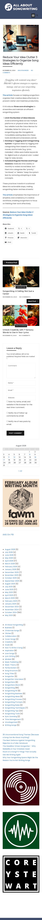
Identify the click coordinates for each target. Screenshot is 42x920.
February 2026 (11, 566)
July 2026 (9, 552)
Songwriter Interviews (14, 679)
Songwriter (9, 676)
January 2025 (10, 604)
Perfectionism (11, 668)
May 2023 (9, 615)
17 (4, 460)
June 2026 (9, 555)
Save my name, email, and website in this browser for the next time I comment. (19, 404)
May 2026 (9, 558)
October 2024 (11, 612)
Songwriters (10, 682)
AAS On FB (8, 534)
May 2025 (9, 592)
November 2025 (11, 575)
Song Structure (11, 670)
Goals (7, 645)
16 (35, 457)
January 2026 (10, 569)
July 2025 (9, 586)
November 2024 (12, 609)
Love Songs (9, 653)
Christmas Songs (12, 630)
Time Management (13, 719)
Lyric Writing (10, 656)
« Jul (20, 471)
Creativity (9, 642)
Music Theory (10, 665)
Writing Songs (10, 725)
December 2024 (12, 606)
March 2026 (10, 563)
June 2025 (9, 589)
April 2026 (9, 561)
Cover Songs (10, 639)
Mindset (8, 659)
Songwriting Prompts (14, 702)
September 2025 (12, 581)
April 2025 (9, 595)
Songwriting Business (13, 693)
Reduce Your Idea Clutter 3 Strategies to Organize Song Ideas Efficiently (18, 215)
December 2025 (12, 572)
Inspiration (9, 650)
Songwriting (21, 287)
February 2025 (11, 601)
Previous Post (11, 262)
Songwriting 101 (11, 690)
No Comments (24, 297)
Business (8, 627)
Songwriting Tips (12, 711)
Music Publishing (11, 662)
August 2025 (10, 583)
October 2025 (11, 578)
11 (8, 457)
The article (8, 95)
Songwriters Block (12, 685)
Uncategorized (23, 70)
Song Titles (9, 673)
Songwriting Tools (12, 713)
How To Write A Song (13, 647)
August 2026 (10, 549)
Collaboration (10, 636)
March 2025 (10, 598)
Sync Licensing (11, 716)
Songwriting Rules (12, 705)
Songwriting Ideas (12, 696)
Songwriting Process (13, 699)
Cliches (8, 633)
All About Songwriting (14, 625)
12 (14, 457)
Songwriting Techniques (15, 708)
